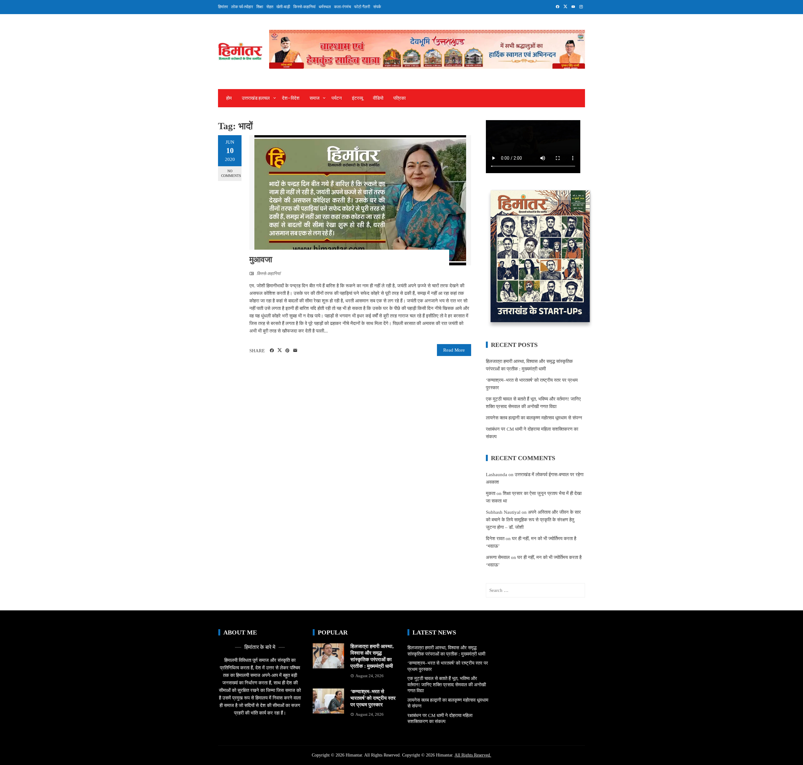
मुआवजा (260, 259)
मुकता (490, 493)
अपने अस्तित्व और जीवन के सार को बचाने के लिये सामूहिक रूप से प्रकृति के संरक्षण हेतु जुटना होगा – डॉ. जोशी (533, 520)
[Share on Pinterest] (287, 350)
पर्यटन (337, 98)
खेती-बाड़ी (283, 6)
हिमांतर (223, 6)
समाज (315, 98)
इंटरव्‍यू (357, 98)
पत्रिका (399, 98)
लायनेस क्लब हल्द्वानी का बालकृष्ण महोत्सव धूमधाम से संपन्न (534, 417)
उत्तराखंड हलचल (256, 98)
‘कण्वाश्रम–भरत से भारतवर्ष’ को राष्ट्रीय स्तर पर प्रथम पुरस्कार (373, 698)
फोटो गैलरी (362, 6)
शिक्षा (259, 6)
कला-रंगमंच (342, 6)
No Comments (231, 173)
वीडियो (378, 98)
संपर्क (377, 6)
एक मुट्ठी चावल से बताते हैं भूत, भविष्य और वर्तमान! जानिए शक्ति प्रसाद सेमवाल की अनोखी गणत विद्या (446, 684)
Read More (454, 350)
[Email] (295, 350)
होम (229, 98)
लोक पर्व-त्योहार (242, 6)
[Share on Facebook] (272, 350)
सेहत (269, 6)
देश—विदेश (291, 98)
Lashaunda (496, 474)
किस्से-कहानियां (304, 6)
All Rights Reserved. (473, 755)
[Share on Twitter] (280, 350)
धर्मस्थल (325, 6)
